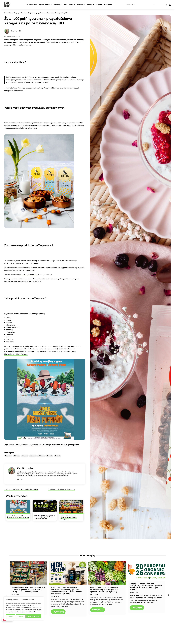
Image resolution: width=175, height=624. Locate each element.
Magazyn (17, 13)
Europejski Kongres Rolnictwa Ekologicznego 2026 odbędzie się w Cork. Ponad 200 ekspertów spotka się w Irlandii (146, 586)
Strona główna (8, 13)
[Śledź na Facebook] (166, 4)
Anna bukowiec (15, 445)
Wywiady (57, 4)
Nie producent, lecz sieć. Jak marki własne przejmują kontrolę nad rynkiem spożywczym (44, 516)
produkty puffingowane (28, 274)
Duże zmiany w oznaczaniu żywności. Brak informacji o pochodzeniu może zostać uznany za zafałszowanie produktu (28, 589)
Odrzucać (21, 616)
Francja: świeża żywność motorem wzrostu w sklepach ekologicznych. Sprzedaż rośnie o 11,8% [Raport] (104, 589)
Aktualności (31, 4)
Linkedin (33, 456)
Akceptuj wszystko (33, 616)
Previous (6, 595)
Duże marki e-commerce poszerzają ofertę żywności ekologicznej (69, 517)
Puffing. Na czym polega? (14, 281)
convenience (26, 445)
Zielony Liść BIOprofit (94, 4)
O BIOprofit (108, 4)
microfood (56, 445)
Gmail (50, 456)
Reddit (42, 456)
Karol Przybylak (16, 31)
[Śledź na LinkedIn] (169, 4)
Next (168, 595)
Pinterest (25, 456)
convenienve (37, 445)
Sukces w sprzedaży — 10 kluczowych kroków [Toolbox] (21, 489)
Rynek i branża (44, 4)
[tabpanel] (28, 588)
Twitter (17, 456)
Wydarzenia (68, 4)
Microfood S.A (20, 349)
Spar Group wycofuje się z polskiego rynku (61, 489)
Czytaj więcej (58, 612)
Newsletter (81, 4)
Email (58, 456)
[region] (24, 608)
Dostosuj (10, 616)
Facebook (9, 456)
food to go (47, 445)
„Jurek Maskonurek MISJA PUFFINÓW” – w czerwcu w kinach (18, 516)
